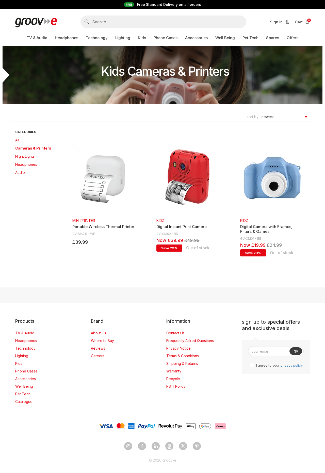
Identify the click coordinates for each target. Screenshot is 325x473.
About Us (98, 333)
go (296, 351)
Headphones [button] (66, 37)
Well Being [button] (225, 37)
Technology (25, 348)
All (17, 140)
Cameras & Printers (33, 148)
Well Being (24, 386)
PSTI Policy (175, 386)
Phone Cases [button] (165, 37)
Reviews (98, 348)
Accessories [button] (196, 37)
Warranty (173, 371)
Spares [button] (272, 37)
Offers (292, 37)
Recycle (173, 379)
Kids (18, 363)
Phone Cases (26, 371)
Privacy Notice (178, 348)
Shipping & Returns (182, 363)
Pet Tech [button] (250, 37)
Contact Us (175, 333)
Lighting (21, 356)
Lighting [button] (122, 37)
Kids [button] (142, 37)
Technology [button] (97, 37)
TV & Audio (24, 333)
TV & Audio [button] (37, 37)
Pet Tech (22, 394)
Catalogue (23, 401)
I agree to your (279, 365)
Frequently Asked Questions (190, 340)
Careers (97, 356)
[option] (103, 195)
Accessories (25, 379)
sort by (252, 117)
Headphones (26, 164)
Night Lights (25, 156)
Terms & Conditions (182, 356)
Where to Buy (102, 340)
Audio (20, 172)
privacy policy (292, 365)
